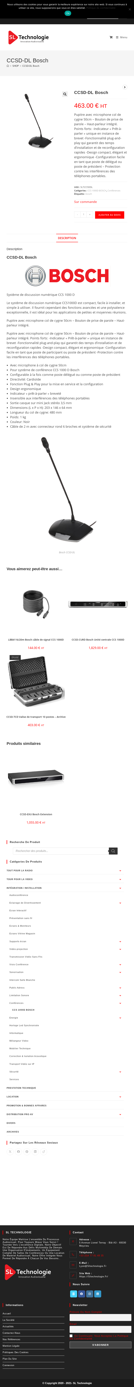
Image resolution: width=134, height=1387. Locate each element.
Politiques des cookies (15, 1352)
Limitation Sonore (19, 995)
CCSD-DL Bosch (30, 66)
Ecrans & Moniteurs (20, 926)
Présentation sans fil (20, 918)
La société (8, 1320)
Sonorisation (16, 972)
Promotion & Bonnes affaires (27, 1105)
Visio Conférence (19, 964)
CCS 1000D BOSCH (96, 190)
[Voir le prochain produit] (124, 87)
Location (13, 1097)
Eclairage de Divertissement (25, 903)
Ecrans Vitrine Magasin (22, 933)
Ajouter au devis (110, 214)
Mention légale (11, 1346)
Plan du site (10, 1358)
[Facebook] (81, 1293)
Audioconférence (18, 895)
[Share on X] (10, 1151)
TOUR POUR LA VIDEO (20, 879)
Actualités (8, 1326)
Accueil (7, 1313)
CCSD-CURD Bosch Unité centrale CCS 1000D (98, 639)
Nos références (11, 1339)
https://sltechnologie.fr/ (93, 1276)
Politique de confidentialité (101, 7)
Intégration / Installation (24, 888)
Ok (67, 13)
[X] (73, 1293)
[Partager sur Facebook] (18, 1151)
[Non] (129, 9)
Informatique (16, 1033)
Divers (11, 1123)
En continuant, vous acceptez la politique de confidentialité (99, 1337)
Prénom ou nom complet (86, 1312)
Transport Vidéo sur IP (21, 1064)
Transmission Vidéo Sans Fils (25, 957)
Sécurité (14, 1072)
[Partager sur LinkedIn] (35, 1151)
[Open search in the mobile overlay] (65, 851)
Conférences (113, 190)
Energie (13, 1018)
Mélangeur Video (18, 1041)
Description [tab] (67, 238)
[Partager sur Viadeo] (43, 1151)
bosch (89, 193)
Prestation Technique (21, 1088)
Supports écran (17, 941)
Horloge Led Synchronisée (24, 1025)
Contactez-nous (11, 1333)
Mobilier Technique (20, 1048)
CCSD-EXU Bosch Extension (36, 814)
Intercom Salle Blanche (22, 980)
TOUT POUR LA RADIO (20, 870)
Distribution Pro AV (20, 1114)
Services (14, 1079)
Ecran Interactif (17, 910)
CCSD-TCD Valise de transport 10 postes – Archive (36, 716)
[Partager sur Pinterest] (26, 1151)
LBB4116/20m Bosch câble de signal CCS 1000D (36, 639)
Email (73, 1324)
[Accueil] (8, 66)
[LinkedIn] (97, 1293)
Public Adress (17, 988)
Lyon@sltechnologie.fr (92, 1266)
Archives (13, 1132)
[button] (65, 94)
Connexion (8, 1365)
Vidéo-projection (18, 949)
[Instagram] (89, 1293)
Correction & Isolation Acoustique (28, 1056)
